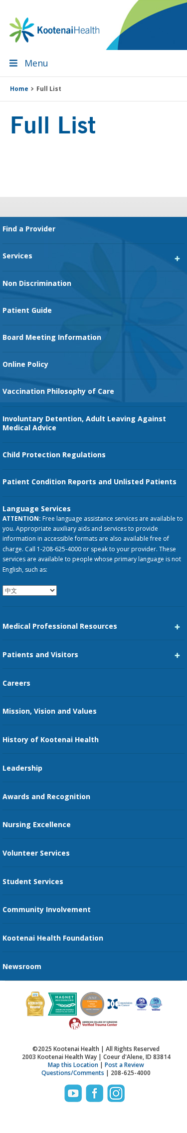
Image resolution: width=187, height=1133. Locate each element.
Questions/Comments (72, 1073)
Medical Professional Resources (59, 626)
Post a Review (124, 1065)
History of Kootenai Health (50, 739)
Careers (16, 683)
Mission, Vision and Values (49, 711)
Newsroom (21, 966)
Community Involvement (46, 909)
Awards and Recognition (46, 796)
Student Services (32, 881)
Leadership (22, 768)
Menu (36, 63)
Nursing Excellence (36, 824)
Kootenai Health (54, 30)
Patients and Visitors (40, 654)
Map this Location (73, 1065)
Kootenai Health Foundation (52, 938)
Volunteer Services (36, 853)
